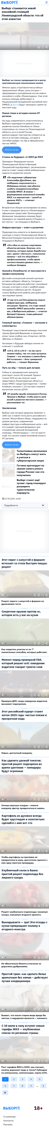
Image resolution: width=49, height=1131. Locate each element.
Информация (39, 47)
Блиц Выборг (9, 2)
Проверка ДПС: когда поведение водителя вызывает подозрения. (24, 702)
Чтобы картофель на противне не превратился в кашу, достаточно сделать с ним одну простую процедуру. (24, 860)
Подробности (11, 505)
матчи (16, 104)
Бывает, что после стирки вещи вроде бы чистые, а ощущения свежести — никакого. (24, 1017)
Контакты (8, 1120)
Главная (11, 1108)
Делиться (46, 47)
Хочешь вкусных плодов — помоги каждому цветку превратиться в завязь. (23, 807)
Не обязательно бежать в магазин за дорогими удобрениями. (21, 965)
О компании (9, 1116)
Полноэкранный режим (43, 47)
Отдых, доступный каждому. (17, 753)
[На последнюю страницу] (5, 1092)
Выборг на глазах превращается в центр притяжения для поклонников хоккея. (24, 81)
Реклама (7, 1124)
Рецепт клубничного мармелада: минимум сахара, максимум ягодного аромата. (24, 913)
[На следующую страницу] (43, 1086)
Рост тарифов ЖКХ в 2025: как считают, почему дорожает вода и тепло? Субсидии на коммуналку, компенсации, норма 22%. (24, 1070)
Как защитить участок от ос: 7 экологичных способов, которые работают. (24, 651)
